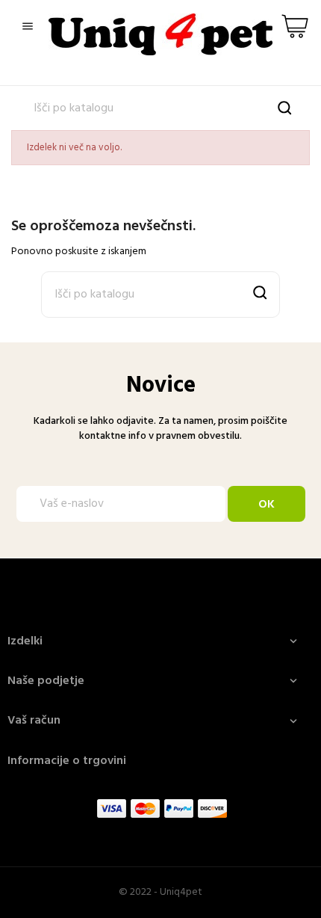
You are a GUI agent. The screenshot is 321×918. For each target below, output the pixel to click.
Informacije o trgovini (66, 761)
